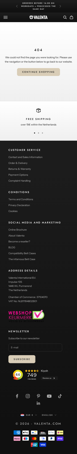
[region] (38, 117)
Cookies (13, 211)
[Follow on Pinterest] (38, 396)
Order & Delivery (17, 163)
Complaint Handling (19, 180)
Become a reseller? (19, 241)
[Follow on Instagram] (27, 396)
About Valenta (16, 235)
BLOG (11, 247)
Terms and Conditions (20, 199)
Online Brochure (17, 229)
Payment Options (18, 174)
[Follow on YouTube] (49, 396)
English (47, 415)
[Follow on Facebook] (17, 396)
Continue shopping (38, 72)
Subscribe (22, 359)
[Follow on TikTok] (59, 396)
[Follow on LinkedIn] (38, 403)
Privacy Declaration (19, 205)
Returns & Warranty (19, 169)
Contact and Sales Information (25, 157)
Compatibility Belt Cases (22, 253)
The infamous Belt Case (21, 259)
